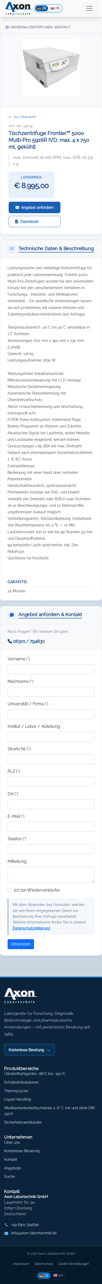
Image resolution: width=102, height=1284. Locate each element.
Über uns (12, 1142)
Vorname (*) (19, 658)
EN (61, 1275)
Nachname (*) (20, 681)
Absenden (21, 944)
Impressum (21, 1264)
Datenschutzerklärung (31, 928)
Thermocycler (16, 1091)
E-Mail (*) (16, 816)
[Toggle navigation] (89, 8)
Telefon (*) (17, 838)
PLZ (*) (14, 771)
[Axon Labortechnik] (26, 998)
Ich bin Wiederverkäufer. (37, 890)
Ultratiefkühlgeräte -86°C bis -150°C (34, 1074)
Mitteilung (17, 861)
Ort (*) (13, 793)
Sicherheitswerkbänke (23, 1122)
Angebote (12, 1168)
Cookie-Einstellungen (73, 1264)
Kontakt (10, 1159)
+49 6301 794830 (25, 1225)
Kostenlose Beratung (29, 1050)
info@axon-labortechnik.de (33, 1233)
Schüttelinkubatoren (21, 1082)
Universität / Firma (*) (28, 703)
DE (46, 1275)
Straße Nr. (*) (19, 748)
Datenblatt (29, 221)
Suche (9, 1176)
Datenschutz (44, 1264)
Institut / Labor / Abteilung (34, 726)
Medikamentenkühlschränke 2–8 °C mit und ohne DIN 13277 (49, 1111)
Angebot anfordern (37, 207)
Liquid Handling (17, 1099)
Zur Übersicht (25, 117)
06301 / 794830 (29, 641)
